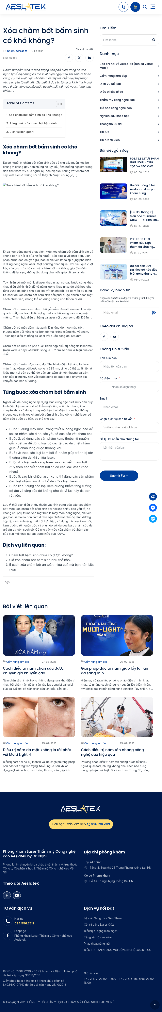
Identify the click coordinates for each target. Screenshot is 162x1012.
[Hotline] (123, 7)
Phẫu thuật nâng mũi (97, 943)
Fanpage (20, 931)
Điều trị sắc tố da (111, 92)
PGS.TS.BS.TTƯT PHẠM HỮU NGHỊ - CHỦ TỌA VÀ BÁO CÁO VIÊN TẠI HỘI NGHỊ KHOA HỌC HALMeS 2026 (144, 162)
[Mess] (153, 508)
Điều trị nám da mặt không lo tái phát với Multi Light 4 (37, 752)
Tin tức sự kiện (110, 140)
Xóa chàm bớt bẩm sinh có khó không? (35, 114)
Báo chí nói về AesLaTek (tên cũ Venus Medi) (126, 66)
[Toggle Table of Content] (57, 104)
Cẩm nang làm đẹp (113, 76)
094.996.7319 (24, 923)
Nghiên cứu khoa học (114, 116)
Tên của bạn (108, 358)
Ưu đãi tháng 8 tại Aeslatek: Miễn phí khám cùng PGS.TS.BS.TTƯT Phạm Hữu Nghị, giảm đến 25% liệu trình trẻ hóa (143, 189)
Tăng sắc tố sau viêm (98, 937)
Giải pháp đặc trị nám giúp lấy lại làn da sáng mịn (114, 671)
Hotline (19, 918)
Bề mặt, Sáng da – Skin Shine (103, 918)
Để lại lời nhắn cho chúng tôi (119, 439)
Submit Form (119, 475)
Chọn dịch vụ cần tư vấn (116, 418)
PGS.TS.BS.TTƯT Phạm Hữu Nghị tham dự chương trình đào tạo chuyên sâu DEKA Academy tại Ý (144, 243)
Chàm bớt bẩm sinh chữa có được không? (41, 555)
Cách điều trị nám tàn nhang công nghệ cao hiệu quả (112, 752)
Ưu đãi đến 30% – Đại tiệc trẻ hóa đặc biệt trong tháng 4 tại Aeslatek (143, 270)
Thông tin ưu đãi (111, 124)
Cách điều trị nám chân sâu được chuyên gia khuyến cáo (33, 671)
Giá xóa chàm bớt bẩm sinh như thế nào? (40, 560)
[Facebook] (104, 337)
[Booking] (135, 7)
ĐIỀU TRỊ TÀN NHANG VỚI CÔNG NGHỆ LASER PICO (117, 950)
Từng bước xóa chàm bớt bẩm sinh (33, 123)
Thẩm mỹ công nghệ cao (117, 100)
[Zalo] (153, 519)
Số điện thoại (109, 378)
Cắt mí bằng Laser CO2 (99, 924)
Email (103, 398)
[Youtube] (114, 337)
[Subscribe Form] (154, 313)
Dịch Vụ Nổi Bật (110, 84)
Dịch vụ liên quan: (21, 131)
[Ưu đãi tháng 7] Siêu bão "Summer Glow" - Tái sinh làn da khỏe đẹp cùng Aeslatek (143, 216)
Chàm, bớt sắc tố (17, 51)
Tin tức (104, 132)
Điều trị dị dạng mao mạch (101, 931)
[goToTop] (155, 1005)
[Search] (145, 7)
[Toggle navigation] (153, 7)
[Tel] (153, 497)
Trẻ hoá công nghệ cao (116, 108)
